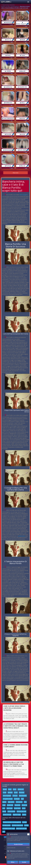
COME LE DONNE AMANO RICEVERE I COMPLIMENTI (15, 746)
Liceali (4, 792)
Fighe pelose (11, 802)
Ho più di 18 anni (18, 844)
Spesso (24, 814)
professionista (21, 536)
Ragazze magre (17, 814)
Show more (15, 172)
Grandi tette (10, 805)
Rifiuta (12, 862)
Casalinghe (16, 799)
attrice (21, 194)
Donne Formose (7, 814)
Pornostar (21, 792)
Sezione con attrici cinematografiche (10, 6)
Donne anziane (11, 811)
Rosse (14, 789)
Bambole (10, 792)
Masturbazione (22, 795)
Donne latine (17, 808)
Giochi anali (9, 808)
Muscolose (17, 805)
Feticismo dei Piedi (21, 811)
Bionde (5, 789)
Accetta (24, 862)
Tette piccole (19, 802)
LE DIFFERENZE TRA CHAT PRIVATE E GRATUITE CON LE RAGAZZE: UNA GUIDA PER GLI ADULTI (15, 726)
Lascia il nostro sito (11, 847)
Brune (9, 789)
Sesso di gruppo (7, 795)
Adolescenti (21, 789)
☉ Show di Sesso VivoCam (7, 5)
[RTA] (27, 847)
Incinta (15, 792)
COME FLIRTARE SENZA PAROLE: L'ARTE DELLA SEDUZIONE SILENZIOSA (14, 708)
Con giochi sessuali (7, 799)
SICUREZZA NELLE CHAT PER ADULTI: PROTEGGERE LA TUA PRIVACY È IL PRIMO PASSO (13, 764)
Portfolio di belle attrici (17, 825)
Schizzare (15, 795)
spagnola (25, 194)
